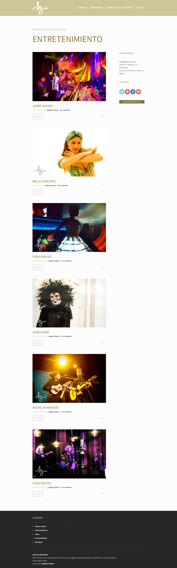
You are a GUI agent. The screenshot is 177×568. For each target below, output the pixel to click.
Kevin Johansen (45, 407)
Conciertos (42, 483)
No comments (65, 110)
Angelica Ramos (52, 110)
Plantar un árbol (40, 526)
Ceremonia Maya (41, 538)
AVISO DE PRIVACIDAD (40, 555)
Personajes (42, 256)
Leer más (37, 116)
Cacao (37, 534)
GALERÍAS (110, 7)
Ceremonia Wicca (41, 530)
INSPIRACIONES (96, 7)
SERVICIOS (82, 7)
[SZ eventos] (40, 8)
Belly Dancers (44, 181)
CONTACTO (140, 7)
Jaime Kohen (42, 106)
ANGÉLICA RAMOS (48, 564)
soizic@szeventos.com (127, 62)
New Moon (38, 542)
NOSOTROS (127, 7)
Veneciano (41, 332)
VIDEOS (118, 7)
